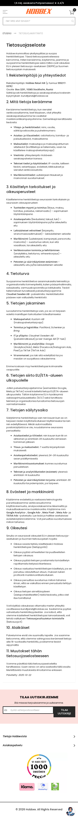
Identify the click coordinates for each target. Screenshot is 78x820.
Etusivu (7, 33)
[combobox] (39, 21)
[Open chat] (70, 811)
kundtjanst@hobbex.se (34, 96)
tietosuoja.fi (14, 622)
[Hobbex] (39, 11)
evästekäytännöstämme (21, 519)
